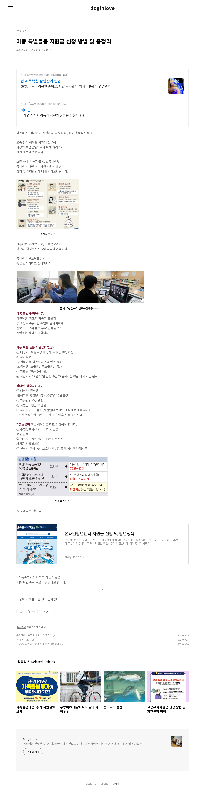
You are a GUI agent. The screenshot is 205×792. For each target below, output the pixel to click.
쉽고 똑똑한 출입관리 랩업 (41, 80)
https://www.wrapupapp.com (41, 74)
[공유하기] (28, 612)
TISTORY (103, 783)
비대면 (26, 109)
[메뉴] (11, 8)
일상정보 (21, 627)
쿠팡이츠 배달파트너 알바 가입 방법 (34, 635)
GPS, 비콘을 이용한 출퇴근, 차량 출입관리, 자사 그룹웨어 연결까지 (66, 86)
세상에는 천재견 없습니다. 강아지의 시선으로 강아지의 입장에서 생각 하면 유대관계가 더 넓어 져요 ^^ (83, 744)
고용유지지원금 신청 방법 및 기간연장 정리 (37, 644)
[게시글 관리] (33, 612)
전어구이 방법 (23, 639)
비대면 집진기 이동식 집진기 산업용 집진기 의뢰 (53, 115)
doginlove (102, 8)
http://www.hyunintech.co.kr (40, 103)
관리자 (116, 783)
